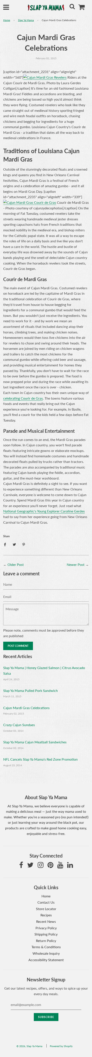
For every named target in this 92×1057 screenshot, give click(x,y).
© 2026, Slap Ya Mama (29, 1046)
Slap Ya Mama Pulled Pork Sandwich (30, 690)
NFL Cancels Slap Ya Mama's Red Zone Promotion (40, 759)
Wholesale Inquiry (46, 953)
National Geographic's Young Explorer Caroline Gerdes (44, 511)
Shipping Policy (46, 934)
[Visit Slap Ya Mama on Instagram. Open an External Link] (40, 866)
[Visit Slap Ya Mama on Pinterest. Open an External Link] (50, 866)
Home (6, 20)
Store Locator (46, 909)
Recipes (46, 915)
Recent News (46, 921)
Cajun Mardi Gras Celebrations (26, 708)
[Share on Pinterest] (23, 544)
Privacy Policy (46, 928)
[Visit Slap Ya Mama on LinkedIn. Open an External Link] (70, 866)
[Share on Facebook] (6, 544)
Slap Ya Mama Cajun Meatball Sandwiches (35, 742)
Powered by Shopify (61, 1046)
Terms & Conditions (46, 947)
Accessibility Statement (46, 960)
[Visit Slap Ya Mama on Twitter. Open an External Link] (30, 866)
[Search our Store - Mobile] (72, 7)
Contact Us (46, 902)
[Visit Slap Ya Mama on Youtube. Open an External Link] (60, 866)
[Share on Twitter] (14, 544)
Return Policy (46, 941)
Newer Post (76, 564)
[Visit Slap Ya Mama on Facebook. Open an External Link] (21, 866)
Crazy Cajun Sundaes (19, 725)
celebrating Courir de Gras (23, 398)
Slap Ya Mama (26, 20)
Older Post (15, 564)
